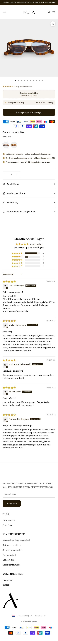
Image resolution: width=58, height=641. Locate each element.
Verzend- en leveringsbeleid (16, 540)
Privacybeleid (9, 554)
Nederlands (39, 616)
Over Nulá (7, 525)
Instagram (8, 579)
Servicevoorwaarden (12, 550)
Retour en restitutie (12, 545)
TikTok (6, 584)
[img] (9, 281)
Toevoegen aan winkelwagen (29, 112)
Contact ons (8, 559)
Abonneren (12, 503)
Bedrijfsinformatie (11, 564)
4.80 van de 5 (36, 244)
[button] (17, 253)
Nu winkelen (9, 520)
